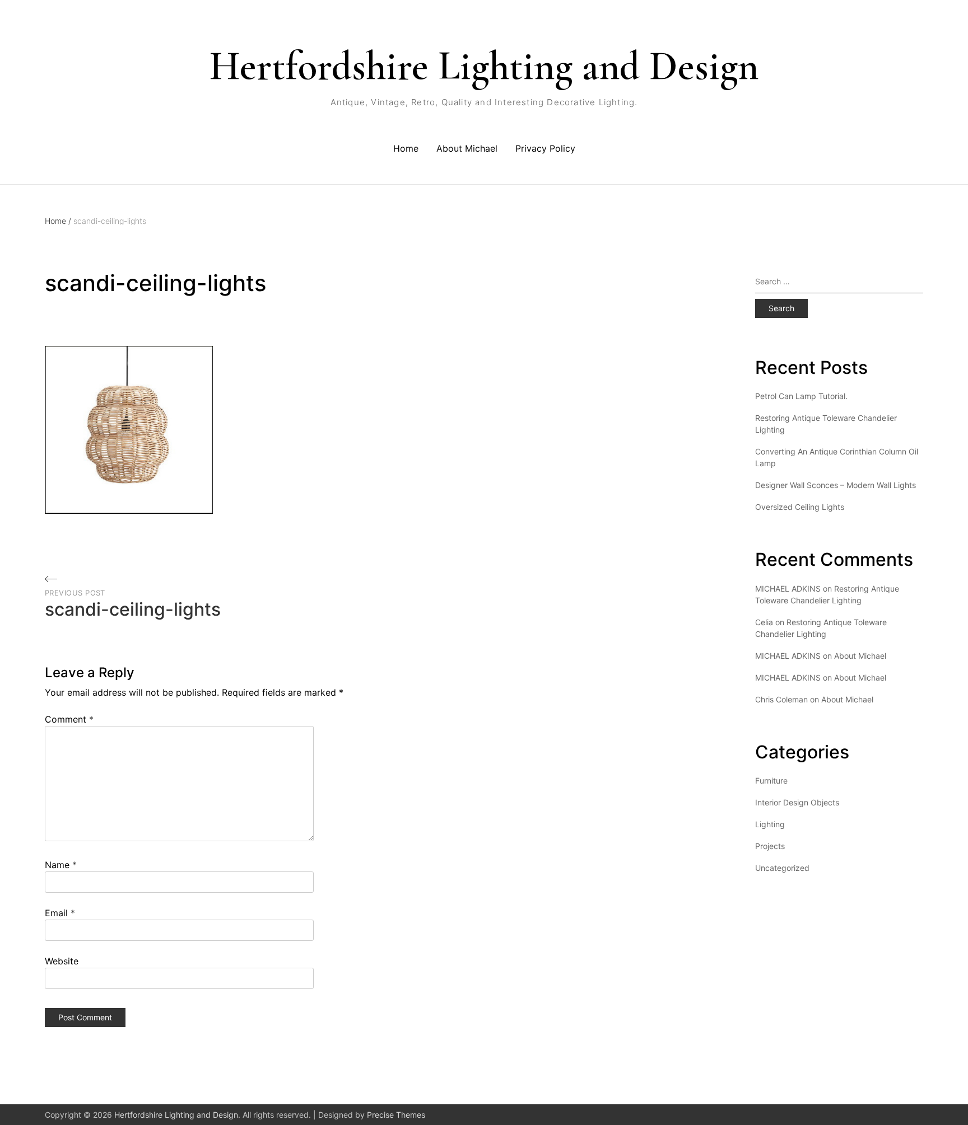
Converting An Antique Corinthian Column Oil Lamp (836, 457)
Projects (770, 846)
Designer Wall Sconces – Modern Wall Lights (835, 485)
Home (405, 148)
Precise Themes (396, 1114)
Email (60, 912)
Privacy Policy (545, 148)
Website (61, 961)
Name (61, 864)
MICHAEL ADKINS (788, 655)
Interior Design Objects (797, 802)
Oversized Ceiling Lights (799, 507)
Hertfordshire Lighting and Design (484, 66)
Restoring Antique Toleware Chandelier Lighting (826, 423)
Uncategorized (782, 868)
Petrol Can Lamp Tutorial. (801, 396)
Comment (69, 719)
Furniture (771, 780)
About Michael (466, 148)
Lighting (770, 824)
